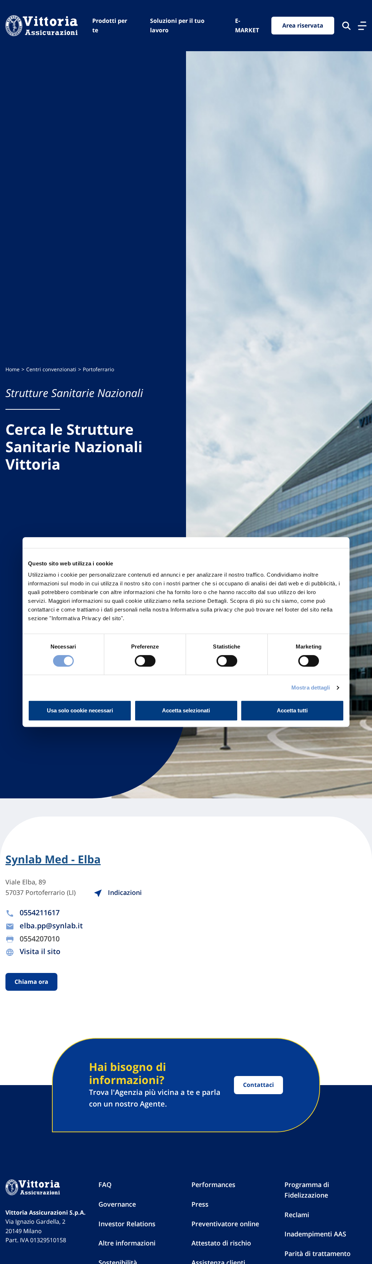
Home (12, 369)
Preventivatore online (225, 1223)
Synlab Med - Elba (53, 859)
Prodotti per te (109, 25)
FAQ (105, 1184)
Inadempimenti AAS (315, 1234)
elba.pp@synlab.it (51, 925)
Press (200, 1204)
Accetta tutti (292, 710)
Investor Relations (126, 1223)
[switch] (145, 661)
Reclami (296, 1214)
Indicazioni (124, 892)
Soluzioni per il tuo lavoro (177, 25)
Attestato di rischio (221, 1243)
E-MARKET (247, 25)
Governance (117, 1204)
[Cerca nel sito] (346, 26)
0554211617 (40, 912)
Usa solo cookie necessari (80, 710)
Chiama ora (31, 982)
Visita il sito (40, 951)
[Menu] (362, 25)
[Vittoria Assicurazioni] (41, 25)
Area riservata (302, 25)
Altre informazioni (126, 1243)
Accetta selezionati (186, 710)
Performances (213, 1184)
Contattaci (258, 1085)
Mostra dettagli (310, 687)
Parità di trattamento (317, 1253)
